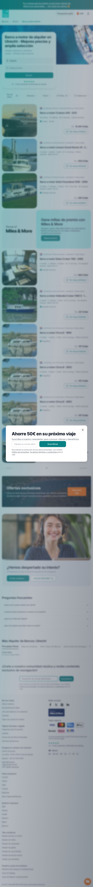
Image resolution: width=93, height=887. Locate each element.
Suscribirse (52, 444)
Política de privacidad (20, 452)
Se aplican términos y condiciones (43, 452)
